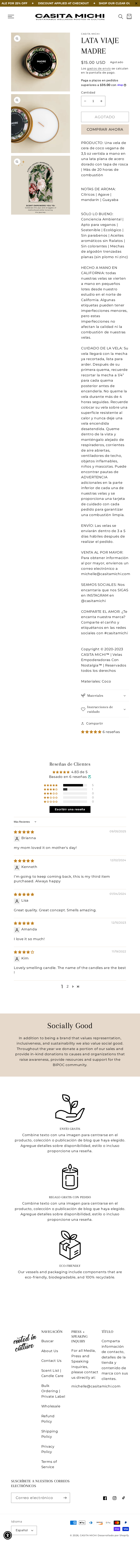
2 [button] (68, 986)
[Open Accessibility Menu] (7, 1535)
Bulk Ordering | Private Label (53, 1391)
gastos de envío (99, 68)
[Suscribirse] (65, 1498)
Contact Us (51, 1361)
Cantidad (88, 92)
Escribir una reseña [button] (70, 809)
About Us (49, 1351)
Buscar (47, 1341)
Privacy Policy (47, 1449)
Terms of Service (49, 1464)
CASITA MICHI (89, 1535)
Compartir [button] (94, 723)
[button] (10, 16)
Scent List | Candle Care (52, 1373)
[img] (24, 832)
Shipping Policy (49, 1434)
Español (22, 1530)
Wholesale (50, 1406)
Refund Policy (48, 1419)
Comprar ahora (105, 129)
